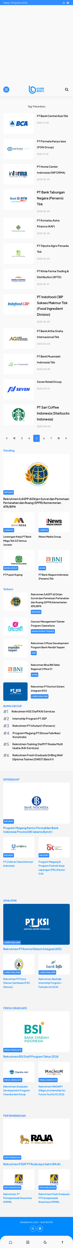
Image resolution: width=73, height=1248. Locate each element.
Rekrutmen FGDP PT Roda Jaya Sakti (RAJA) (32, 1164)
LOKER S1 (43, 530)
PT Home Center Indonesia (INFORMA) (51, 169)
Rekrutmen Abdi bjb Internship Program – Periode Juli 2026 (51, 982)
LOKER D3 (8, 530)
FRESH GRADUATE (12, 1050)
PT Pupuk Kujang (13, 574)
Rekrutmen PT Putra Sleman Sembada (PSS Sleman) (16, 982)
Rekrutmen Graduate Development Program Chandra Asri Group (16, 1090)
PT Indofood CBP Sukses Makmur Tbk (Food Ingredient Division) (52, 306)
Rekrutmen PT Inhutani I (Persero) (33, 725)
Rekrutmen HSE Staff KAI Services (33, 711)
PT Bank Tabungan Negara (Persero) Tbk (51, 198)
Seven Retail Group (49, 381)
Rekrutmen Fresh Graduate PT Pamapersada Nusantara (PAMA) (54, 1198)
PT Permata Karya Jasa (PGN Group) (51, 144)
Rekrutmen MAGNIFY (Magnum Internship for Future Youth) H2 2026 (52, 1090)
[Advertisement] (36, 44)
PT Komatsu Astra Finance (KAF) (48, 223)
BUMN (42, 568)
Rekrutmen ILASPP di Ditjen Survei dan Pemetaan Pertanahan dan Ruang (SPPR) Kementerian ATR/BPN (36, 502)
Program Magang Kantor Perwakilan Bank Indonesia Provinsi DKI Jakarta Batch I (30, 829)
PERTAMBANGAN (12, 1157)
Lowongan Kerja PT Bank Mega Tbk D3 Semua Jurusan (17, 540)
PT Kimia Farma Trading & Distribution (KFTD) (53, 274)
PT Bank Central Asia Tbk (52, 116)
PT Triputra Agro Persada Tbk (53, 248)
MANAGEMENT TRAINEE (43, 631)
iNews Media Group (50, 536)
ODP (34, 653)
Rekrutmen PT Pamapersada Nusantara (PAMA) (17, 1198)
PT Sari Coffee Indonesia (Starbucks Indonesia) (53, 413)
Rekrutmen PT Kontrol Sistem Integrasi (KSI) (32, 949)
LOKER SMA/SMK (40, 696)
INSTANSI (8, 492)
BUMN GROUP (10, 568)
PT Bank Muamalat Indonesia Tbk (48, 359)
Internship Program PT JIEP (29, 718)
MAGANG (8, 821)
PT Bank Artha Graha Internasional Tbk (50, 334)
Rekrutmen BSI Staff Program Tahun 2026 (30, 1056)
